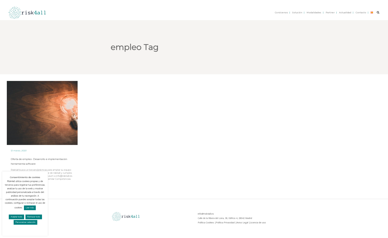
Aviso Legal (242, 222)
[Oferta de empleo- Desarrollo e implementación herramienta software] (42, 113)
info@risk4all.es (206, 213)
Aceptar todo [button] (16, 216)
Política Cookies (206, 222)
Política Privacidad (225, 222)
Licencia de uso (258, 222)
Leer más (30, 207)
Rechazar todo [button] (33, 216)
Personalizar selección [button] (25, 222)
